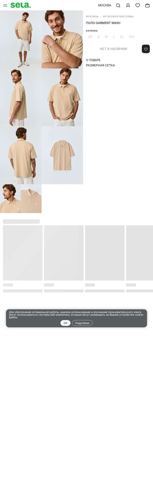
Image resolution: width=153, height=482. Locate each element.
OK (65, 323)
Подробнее (82, 323)
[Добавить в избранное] (146, 48)
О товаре (93, 60)
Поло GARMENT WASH (103, 23)
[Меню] (5, 5)
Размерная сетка (100, 65)
